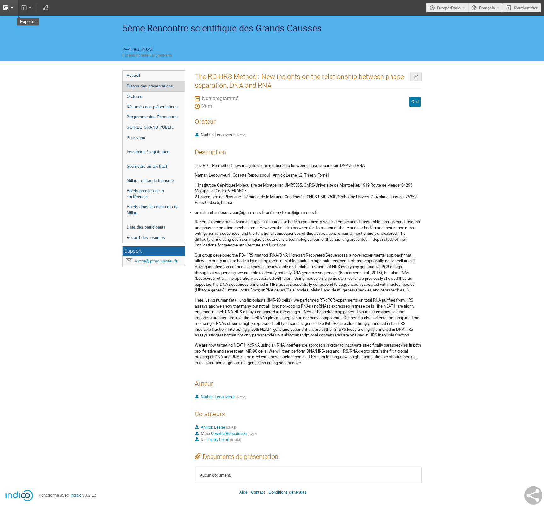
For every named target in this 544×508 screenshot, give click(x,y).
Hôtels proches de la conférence (145, 194)
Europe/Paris (449, 8)
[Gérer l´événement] (45, 8)
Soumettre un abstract (147, 166)
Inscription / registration (148, 152)
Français (487, 8)
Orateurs (134, 96)
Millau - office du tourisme (150, 180)
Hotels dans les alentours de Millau (152, 210)
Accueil (133, 75)
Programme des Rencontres (152, 117)
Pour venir (136, 137)
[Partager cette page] (533, 495)
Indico (75, 495)
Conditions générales (288, 492)
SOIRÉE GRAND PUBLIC (150, 127)
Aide (243, 492)
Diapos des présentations (150, 86)
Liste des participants (146, 227)
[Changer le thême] (27, 8)
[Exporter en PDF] (416, 76)
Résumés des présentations (152, 106)
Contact (258, 492)
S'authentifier (526, 8)
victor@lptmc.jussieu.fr (156, 261)
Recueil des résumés (146, 237)
